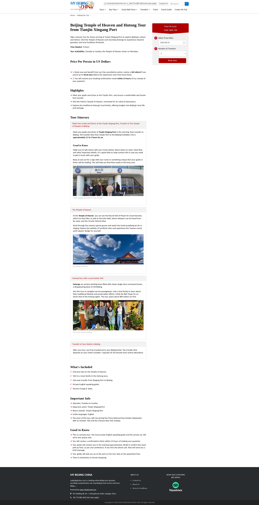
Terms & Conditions (140, 488)
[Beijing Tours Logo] (82, 11)
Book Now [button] (172, 61)
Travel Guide (166, 10)
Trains (155, 10)
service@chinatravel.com (116, 3)
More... (73, 486)
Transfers (144, 10)
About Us (136, 484)
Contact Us (163, 4)
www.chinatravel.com (88, 490)
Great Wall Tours (129, 10)
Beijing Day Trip (83, 15)
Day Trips (113, 10)
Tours (102, 10)
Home (72, 15)
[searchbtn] (187, 4)
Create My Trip (181, 10)
